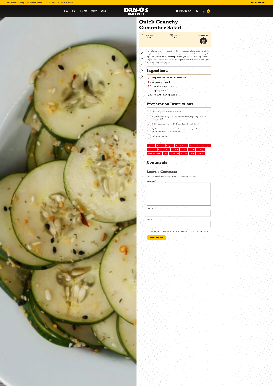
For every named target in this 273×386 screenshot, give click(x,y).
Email (149, 219)
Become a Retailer (258, 3)
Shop (74, 11)
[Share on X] (141, 64)
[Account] (197, 11)
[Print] (141, 52)
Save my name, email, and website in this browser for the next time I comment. (179, 231)
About (94, 11)
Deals (103, 11)
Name (150, 209)
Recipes (83, 11)
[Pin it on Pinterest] (141, 76)
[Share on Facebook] (141, 70)
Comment (151, 181)
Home (66, 11)
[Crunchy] (203, 40)
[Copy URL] (141, 58)
